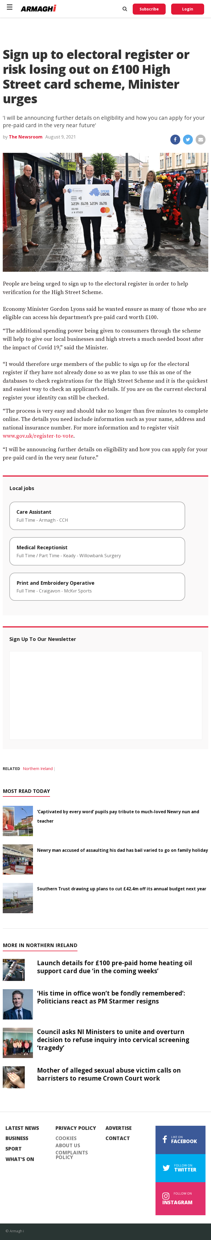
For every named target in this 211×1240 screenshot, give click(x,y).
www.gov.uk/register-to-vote (38, 436)
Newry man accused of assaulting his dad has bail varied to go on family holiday (122, 850)
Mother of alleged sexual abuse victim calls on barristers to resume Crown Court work (109, 1074)
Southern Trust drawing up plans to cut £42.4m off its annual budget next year (121, 888)
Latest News (22, 1128)
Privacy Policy (75, 1128)
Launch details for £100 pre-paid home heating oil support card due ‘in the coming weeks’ (114, 967)
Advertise (119, 1128)
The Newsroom (26, 137)
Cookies (66, 1138)
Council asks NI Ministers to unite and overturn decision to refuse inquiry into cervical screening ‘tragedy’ (113, 1039)
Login (187, 9)
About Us (67, 1145)
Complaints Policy (71, 1155)
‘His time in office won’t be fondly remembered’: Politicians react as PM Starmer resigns (111, 997)
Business (16, 1138)
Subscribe (149, 9)
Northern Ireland (38, 768)
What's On (19, 1159)
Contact (118, 1138)
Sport (13, 1148)
